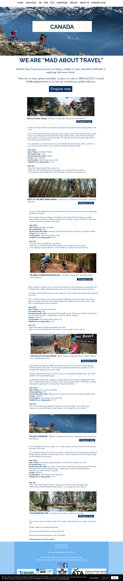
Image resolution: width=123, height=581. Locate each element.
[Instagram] (59, 565)
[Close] (121, 577)
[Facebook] (65, 565)
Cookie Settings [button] (94, 578)
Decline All (105, 578)
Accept (115, 578)
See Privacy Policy (64, 579)
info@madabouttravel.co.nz (40, 81)
